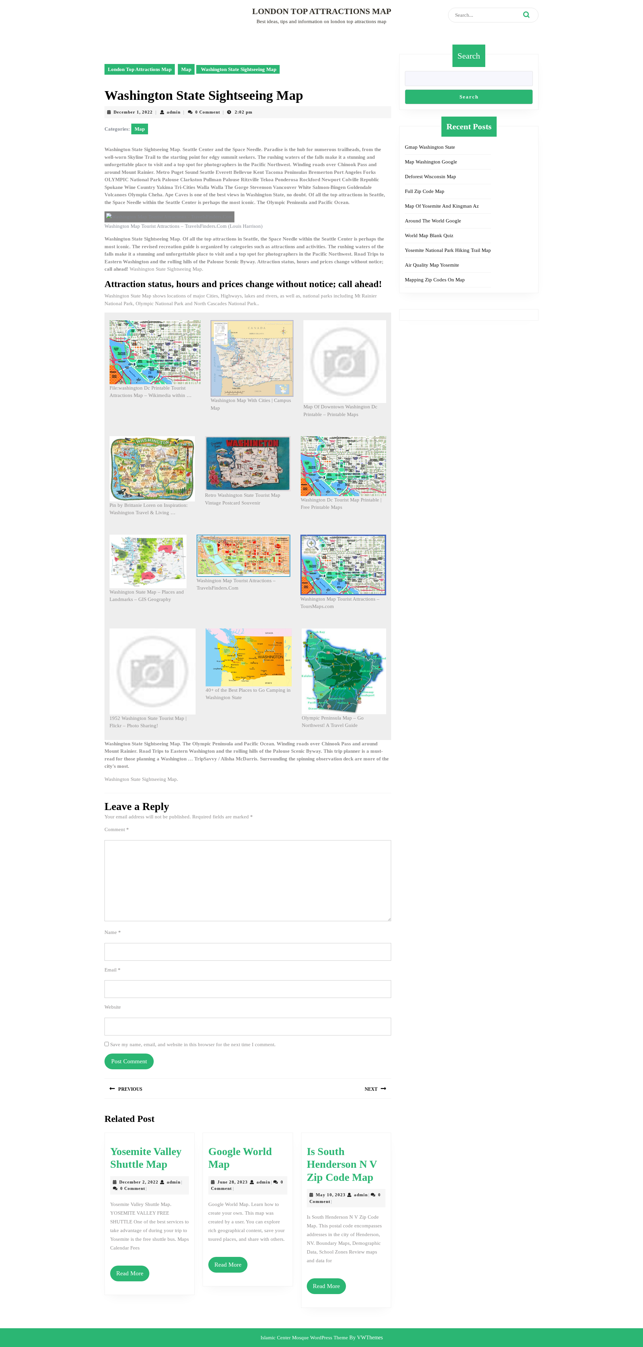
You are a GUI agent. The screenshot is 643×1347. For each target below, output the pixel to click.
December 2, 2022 (138, 1182)
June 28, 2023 (232, 1182)
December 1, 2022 (133, 112)
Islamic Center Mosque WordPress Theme (305, 1337)
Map (186, 69)
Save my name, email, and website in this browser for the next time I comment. (193, 1044)
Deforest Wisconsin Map (430, 176)
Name (112, 932)
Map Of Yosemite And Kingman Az (442, 206)
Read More (129, 1273)
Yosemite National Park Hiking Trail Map (448, 250)
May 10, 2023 (331, 1194)
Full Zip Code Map (424, 191)
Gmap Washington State (430, 147)
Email (112, 969)
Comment (116, 829)
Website (112, 1007)
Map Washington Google (431, 161)
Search (468, 55)
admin (174, 112)
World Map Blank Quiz (429, 235)
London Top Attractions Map (321, 11)
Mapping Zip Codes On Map (435, 279)
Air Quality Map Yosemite (432, 265)
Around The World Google (433, 220)
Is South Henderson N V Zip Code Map (342, 1164)
